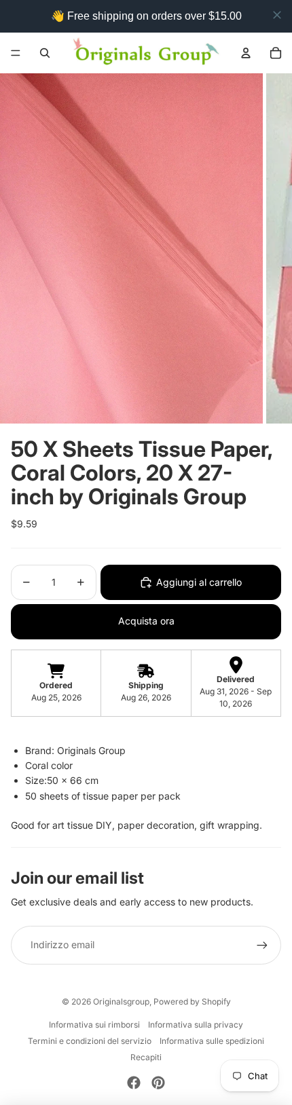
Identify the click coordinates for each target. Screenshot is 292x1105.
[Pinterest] (158, 1082)
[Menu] (15, 53)
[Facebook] (134, 1082)
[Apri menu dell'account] (246, 53)
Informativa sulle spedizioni (212, 1041)
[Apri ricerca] (45, 53)
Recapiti (146, 1057)
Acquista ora (146, 620)
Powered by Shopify (192, 1001)
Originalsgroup (121, 1001)
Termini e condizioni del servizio (89, 1041)
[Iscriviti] (262, 945)
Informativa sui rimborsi (94, 1024)
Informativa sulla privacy (195, 1024)
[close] (277, 15)
